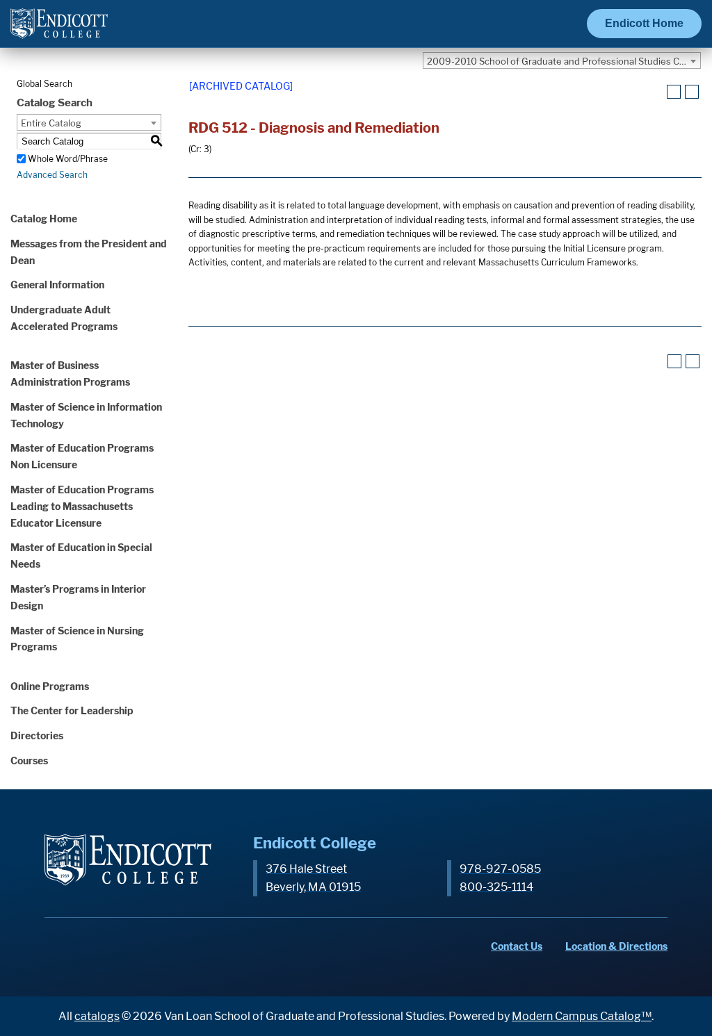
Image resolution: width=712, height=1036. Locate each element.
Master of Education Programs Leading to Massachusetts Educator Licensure (82, 506)
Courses (29, 760)
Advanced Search (52, 175)
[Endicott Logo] (59, 29)
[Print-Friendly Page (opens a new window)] (674, 92)
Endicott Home (644, 23)
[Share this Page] (656, 92)
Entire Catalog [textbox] (51, 123)
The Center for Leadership (72, 710)
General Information (57, 284)
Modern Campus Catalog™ (582, 1016)
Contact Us (516, 946)
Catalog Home (43, 218)
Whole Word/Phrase (68, 159)
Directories (36, 735)
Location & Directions (616, 946)
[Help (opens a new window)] (692, 92)
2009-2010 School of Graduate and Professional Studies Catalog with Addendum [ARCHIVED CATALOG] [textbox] (563, 61)
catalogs (97, 1016)
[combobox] (562, 60)
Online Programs (49, 686)
